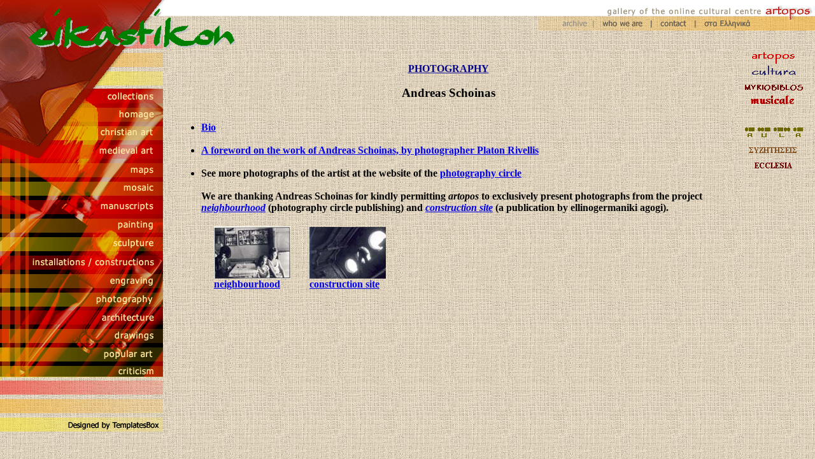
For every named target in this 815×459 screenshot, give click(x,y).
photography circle (480, 173)
